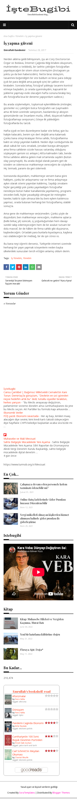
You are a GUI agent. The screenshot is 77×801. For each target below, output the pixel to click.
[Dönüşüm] (8, 717)
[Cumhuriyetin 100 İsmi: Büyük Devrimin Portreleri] (8, 744)
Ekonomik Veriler (13, 412)
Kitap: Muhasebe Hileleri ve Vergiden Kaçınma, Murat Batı (42, 621)
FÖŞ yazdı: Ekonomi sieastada (21, 416)
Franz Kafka (20, 699)
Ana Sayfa (9, 36)
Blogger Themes (61, 792)
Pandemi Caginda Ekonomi (28, 723)
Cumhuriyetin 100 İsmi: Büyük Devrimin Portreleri (27, 738)
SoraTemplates (27, 792)
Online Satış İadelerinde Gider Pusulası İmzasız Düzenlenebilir (43, 501)
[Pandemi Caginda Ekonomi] (8, 731)
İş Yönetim (16, 258)
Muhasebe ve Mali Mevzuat (20, 438)
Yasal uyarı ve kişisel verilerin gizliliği (39, 786)
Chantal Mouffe (21, 757)
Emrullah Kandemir (15, 50)
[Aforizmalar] (8, 703)
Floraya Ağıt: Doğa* (31, 649)
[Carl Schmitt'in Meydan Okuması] (8, 759)
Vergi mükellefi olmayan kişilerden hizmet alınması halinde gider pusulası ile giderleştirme (44, 518)
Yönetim (19, 36)
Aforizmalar (19, 696)
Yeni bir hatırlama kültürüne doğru (40, 634)
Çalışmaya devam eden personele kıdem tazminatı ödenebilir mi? (43, 486)
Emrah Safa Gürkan (23, 743)
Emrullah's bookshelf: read (31, 691)
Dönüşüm (18, 709)
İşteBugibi (9, 388)
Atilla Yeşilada (21, 726)
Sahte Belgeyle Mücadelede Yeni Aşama (27, 442)
